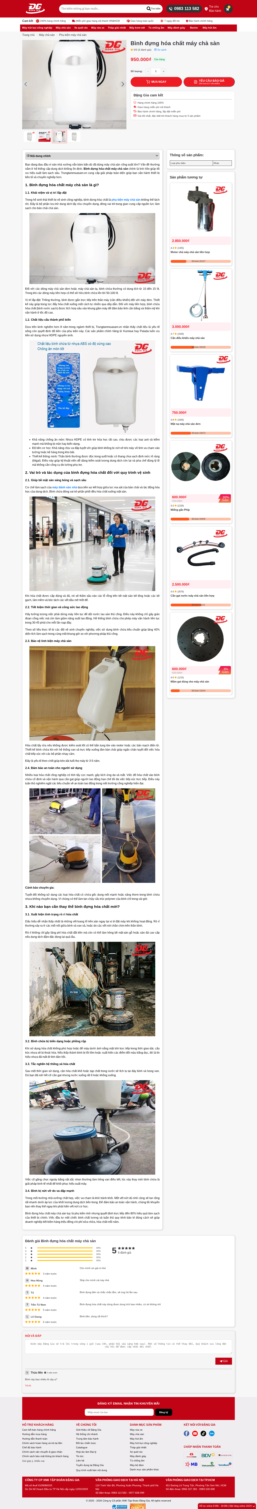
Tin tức (80, 1456)
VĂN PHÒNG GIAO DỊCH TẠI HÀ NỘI (119, 1480)
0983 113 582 (186, 8)
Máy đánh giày (138, 1456)
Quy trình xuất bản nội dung (91, 1470)
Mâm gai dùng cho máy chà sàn (190, 681)
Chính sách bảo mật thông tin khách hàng (45, 1456)
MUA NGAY (158, 81)
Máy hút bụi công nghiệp (143, 1443)
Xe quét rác (136, 1451)
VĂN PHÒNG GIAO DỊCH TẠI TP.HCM (190, 1480)
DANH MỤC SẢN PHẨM (145, 1424)
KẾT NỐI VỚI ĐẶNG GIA (200, 1424)
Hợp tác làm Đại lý (86, 1451)
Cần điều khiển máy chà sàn (188, 338)
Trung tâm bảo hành (87, 1438)
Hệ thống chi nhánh (87, 1434)
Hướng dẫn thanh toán (34, 1438)
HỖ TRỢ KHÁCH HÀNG (38, 1424)
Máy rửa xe (136, 1429)
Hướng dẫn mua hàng (34, 1434)
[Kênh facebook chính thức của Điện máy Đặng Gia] (186, 1434)
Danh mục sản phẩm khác (144, 1469)
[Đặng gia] (35, 9)
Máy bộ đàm (137, 1465)
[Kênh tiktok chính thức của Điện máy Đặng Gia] (203, 1434)
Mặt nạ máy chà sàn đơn (186, 424)
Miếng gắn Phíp (180, 509)
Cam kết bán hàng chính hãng (39, 1429)
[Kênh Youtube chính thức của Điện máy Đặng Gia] (195, 1434)
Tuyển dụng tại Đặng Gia (90, 1465)
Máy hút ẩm (136, 1438)
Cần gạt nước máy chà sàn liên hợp (192, 595)
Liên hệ (80, 1460)
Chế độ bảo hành (31, 1447)
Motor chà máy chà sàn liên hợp (190, 252)
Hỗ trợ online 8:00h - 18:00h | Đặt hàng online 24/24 (225, 1506)
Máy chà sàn (47, 34)
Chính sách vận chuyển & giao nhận (42, 1451)
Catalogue (81, 1447)
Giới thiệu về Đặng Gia (88, 1429)
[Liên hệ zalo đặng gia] (212, 1434)
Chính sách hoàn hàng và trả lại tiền (42, 1443)
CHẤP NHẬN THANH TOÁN (202, 1446)
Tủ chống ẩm (137, 1460)
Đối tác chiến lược (86, 1443)
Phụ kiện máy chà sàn (73, 34)
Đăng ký (163, 1412)
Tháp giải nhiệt (138, 1447)
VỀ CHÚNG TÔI (86, 1424)
